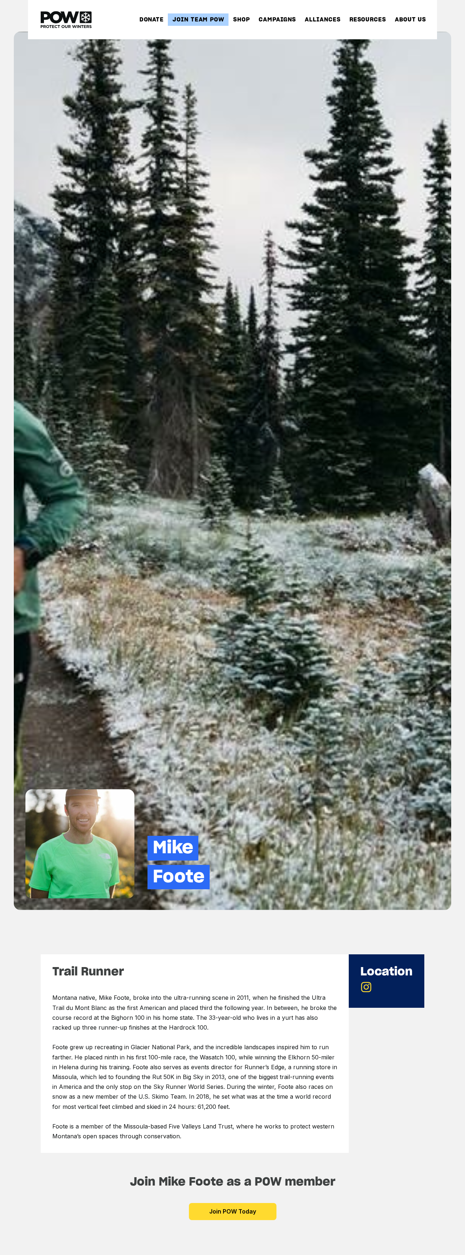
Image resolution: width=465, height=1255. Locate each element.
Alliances (322, 20)
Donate (152, 20)
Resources (367, 20)
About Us (410, 20)
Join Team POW (199, 20)
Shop (241, 20)
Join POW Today (232, 1211)
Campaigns (277, 20)
